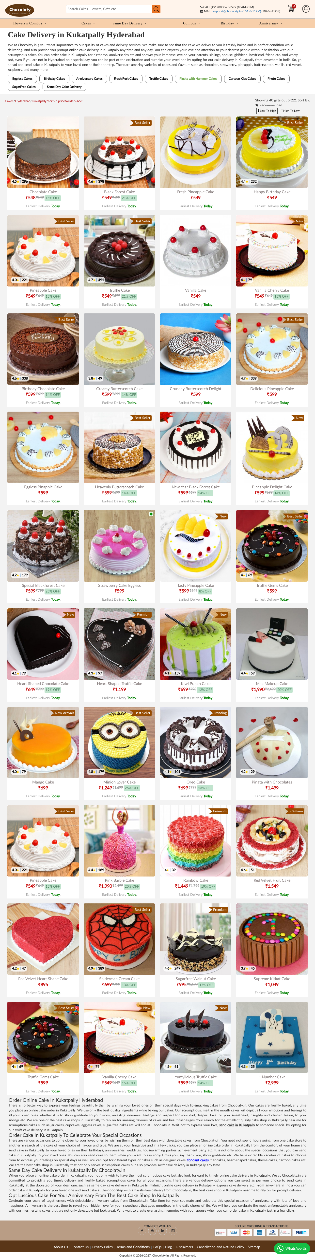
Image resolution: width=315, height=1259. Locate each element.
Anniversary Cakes (89, 78)
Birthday (227, 23)
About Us (61, 1247)
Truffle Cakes (158, 78)
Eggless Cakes (22, 78)
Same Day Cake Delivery (64, 87)
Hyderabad (22, 101)
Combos (189, 23)
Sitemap (254, 1247)
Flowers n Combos (27, 23)
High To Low (291, 110)
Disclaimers (185, 1247)
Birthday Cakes (54, 78)
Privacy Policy (102, 1247)
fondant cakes (198, 1160)
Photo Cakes (276, 78)
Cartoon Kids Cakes (242, 78)
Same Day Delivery (127, 23)
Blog (169, 1247)
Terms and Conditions (133, 1247)
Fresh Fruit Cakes (126, 78)
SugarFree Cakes (24, 87)
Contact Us (80, 1247)
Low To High (267, 110)
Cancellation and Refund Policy (220, 1247)
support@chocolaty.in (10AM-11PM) (237, 11)
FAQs (157, 1247)
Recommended (270, 105)
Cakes (86, 23)
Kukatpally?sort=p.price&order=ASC (57, 101)
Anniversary (268, 23)
